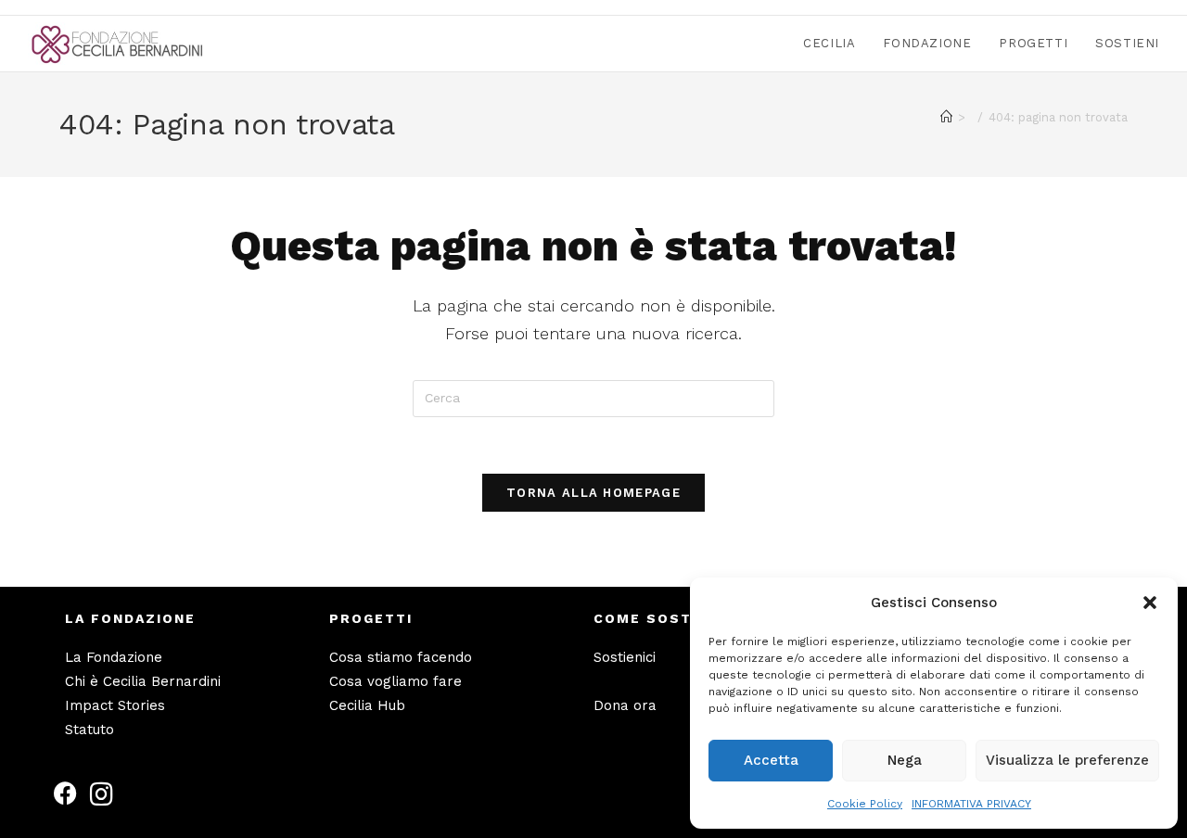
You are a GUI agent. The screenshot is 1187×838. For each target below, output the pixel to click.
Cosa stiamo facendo (400, 657)
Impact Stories (115, 705)
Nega (904, 760)
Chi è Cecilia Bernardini (143, 681)
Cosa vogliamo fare (395, 681)
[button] (1150, 602)
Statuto (89, 729)
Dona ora (625, 705)
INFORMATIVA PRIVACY (971, 803)
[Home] (946, 117)
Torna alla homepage (593, 493)
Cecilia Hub (367, 705)
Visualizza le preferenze (1067, 760)
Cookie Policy (864, 803)
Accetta (771, 760)
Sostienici (625, 657)
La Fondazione (113, 657)
